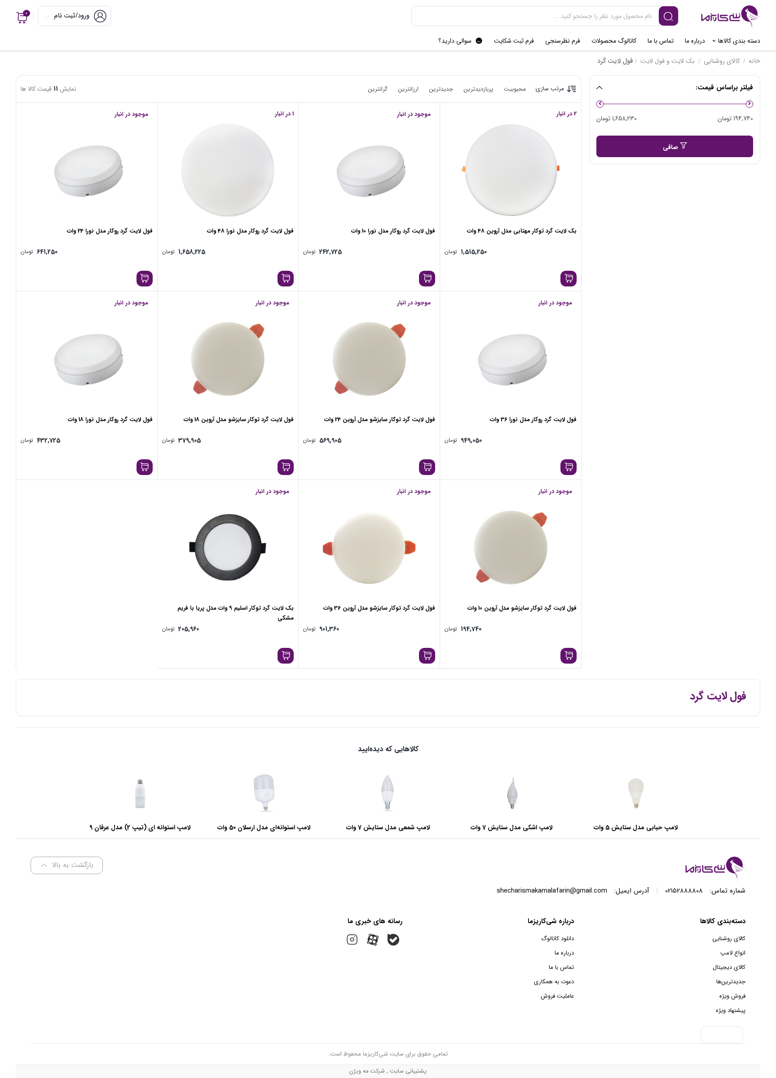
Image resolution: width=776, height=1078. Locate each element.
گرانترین (378, 89)
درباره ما (564, 953)
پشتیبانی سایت (407, 1071)
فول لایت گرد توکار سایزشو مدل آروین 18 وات (239, 419)
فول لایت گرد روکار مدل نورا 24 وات (110, 231)
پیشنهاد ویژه (730, 1010)
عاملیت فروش (557, 996)
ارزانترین (408, 89)
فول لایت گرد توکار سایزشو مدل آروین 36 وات (379, 608)
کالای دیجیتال (729, 967)
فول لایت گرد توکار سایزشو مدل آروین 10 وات (522, 608)
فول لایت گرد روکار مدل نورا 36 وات (533, 419)
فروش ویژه (732, 996)
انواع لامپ (732, 953)
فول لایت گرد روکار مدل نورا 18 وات (110, 419)
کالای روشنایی (722, 61)
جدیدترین (441, 89)
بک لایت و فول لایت (667, 61)
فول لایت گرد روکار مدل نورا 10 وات (393, 231)
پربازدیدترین (478, 89)
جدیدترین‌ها (730, 981)
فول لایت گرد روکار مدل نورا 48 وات (250, 231)
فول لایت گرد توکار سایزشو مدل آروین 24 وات (379, 419)
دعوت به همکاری (554, 981)
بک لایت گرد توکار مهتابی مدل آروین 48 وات (522, 231)
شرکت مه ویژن (367, 1071)
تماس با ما (561, 967)
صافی (670, 147)
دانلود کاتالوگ (557, 938)
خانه (754, 61)
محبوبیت (515, 89)
